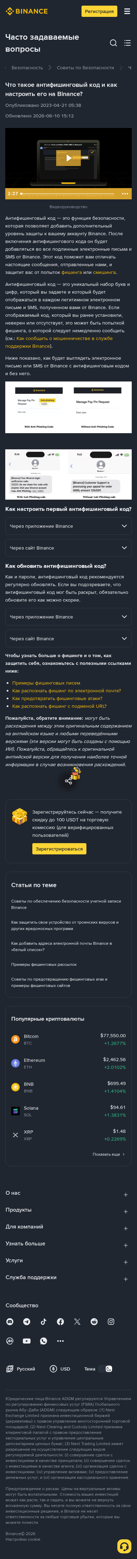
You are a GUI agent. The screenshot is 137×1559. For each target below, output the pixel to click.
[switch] (105, 1369)
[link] (27, 67)
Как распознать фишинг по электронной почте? (66, 690)
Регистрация (99, 11)
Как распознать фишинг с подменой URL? (59, 706)
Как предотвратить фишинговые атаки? (57, 698)
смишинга (104, 272)
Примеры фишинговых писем (46, 683)
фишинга (71, 272)
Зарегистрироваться (59, 849)
